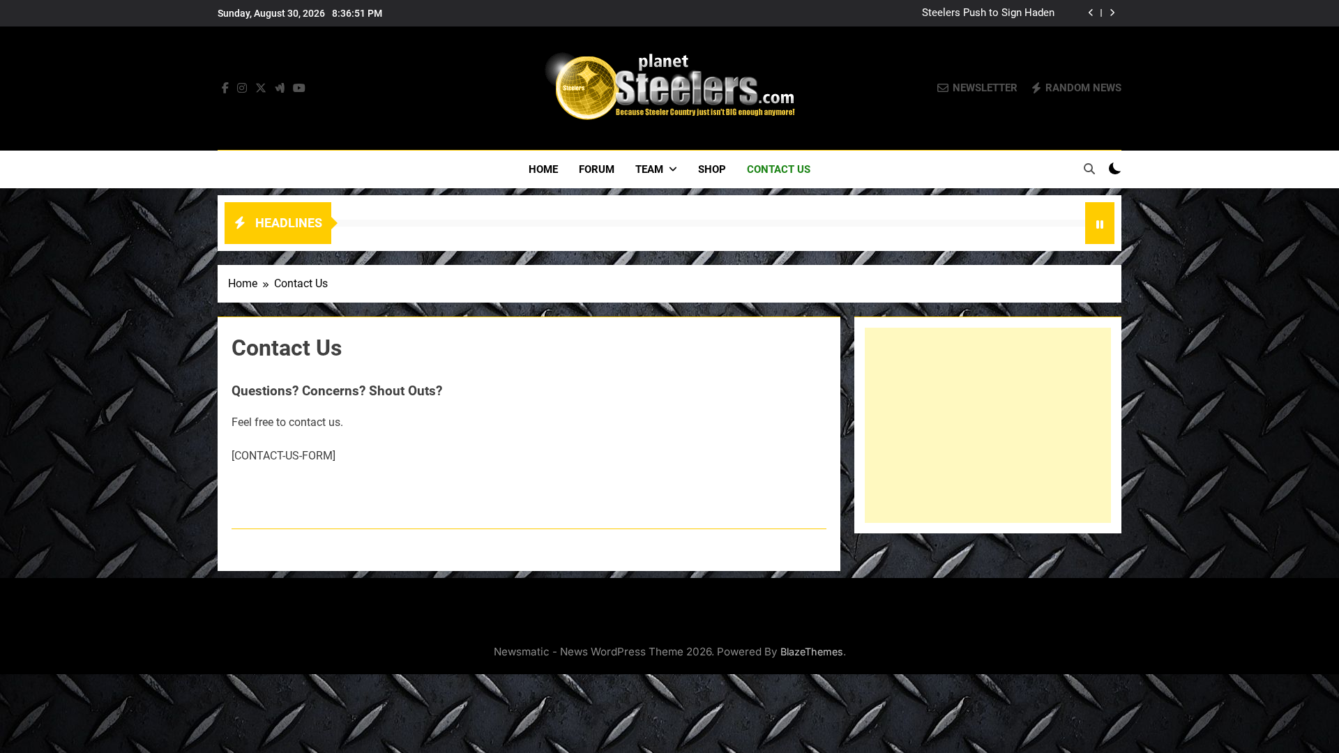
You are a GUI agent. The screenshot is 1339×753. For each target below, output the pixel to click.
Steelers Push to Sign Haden (988, 13)
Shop (712, 169)
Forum (596, 169)
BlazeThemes (811, 651)
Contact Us (778, 169)
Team (649, 169)
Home (543, 169)
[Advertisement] (988, 425)
